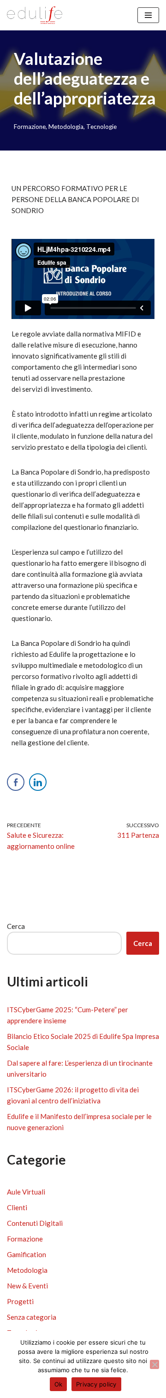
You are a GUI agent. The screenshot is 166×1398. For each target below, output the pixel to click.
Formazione (30, 126)
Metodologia (65, 126)
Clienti (17, 1207)
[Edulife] (34, 15)
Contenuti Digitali (35, 1223)
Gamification (26, 1254)
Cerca (16, 926)
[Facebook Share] (15, 782)
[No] (154, 1364)
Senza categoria (31, 1317)
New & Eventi (27, 1286)
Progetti (20, 1301)
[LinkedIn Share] (38, 782)
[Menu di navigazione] (148, 15)
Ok (58, 1384)
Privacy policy (96, 1384)
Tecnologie (101, 126)
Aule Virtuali (26, 1192)
